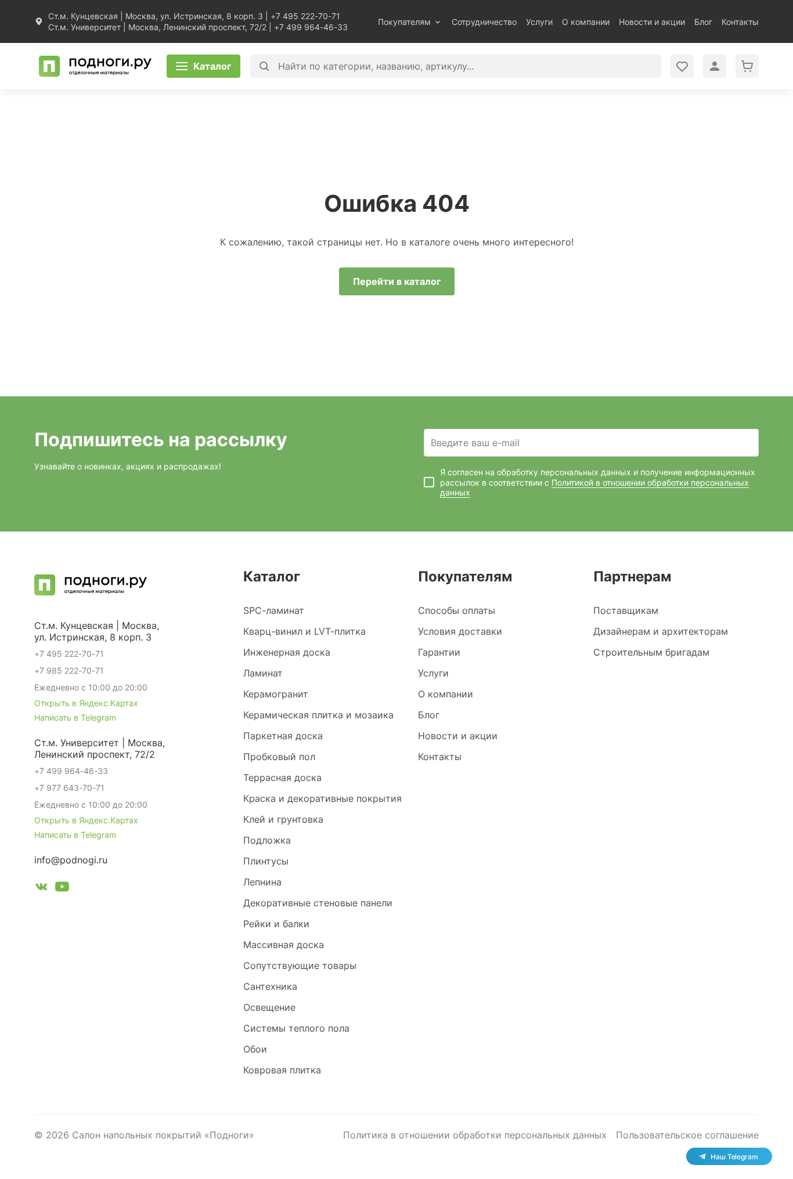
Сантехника (270, 986)
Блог (703, 22)
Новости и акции (652, 22)
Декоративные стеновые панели (317, 903)
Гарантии (439, 652)
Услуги (539, 22)
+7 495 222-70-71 (305, 16)
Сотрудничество (484, 22)
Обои (255, 1049)
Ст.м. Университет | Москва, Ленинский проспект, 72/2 (157, 27)
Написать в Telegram (75, 717)
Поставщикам (625, 610)
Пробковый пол (279, 756)
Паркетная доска (283, 736)
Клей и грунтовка (283, 819)
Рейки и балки (276, 924)
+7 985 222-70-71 (69, 670)
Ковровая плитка (282, 1070)
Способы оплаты (456, 610)
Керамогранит (275, 694)
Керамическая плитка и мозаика (318, 715)
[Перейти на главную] (95, 66)
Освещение (269, 1007)
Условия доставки (460, 631)
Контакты (740, 22)
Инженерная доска (286, 652)
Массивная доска (283, 944)
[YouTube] (62, 888)
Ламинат (263, 673)
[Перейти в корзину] (747, 66)
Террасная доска (282, 777)
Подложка (267, 840)
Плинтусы (266, 861)
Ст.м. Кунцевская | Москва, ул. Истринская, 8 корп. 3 (155, 16)
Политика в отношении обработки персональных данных (475, 1135)
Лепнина (262, 882)
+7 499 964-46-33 (311, 27)
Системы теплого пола (296, 1028)
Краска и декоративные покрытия (322, 798)
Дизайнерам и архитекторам (660, 631)
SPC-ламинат (273, 610)
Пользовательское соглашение (687, 1135)
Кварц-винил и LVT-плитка (304, 631)
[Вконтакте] (41, 888)
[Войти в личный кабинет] (682, 66)
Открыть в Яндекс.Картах (86, 703)
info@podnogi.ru (70, 860)
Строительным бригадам (651, 652)
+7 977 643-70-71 (69, 788)
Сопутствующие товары (299, 965)
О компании (586, 22)
